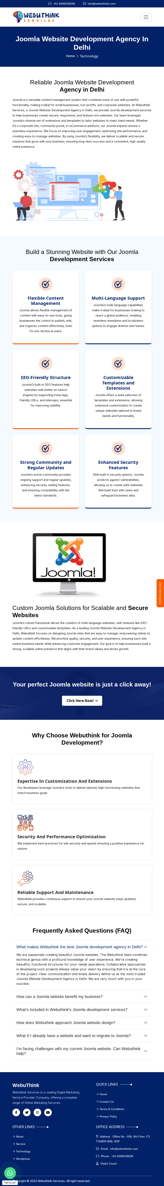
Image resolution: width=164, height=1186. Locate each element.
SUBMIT (82, 641)
